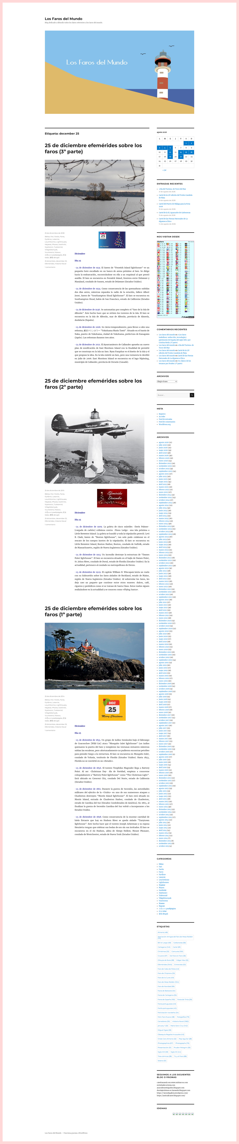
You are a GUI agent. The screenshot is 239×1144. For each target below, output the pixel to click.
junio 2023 (163, 542)
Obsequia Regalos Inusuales (171, 1034)
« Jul (164, 170)
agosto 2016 (163, 757)
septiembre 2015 (165, 786)
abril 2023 (163, 547)
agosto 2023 (163, 537)
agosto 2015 (163, 788)
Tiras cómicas (165, 1056)
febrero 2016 (164, 773)
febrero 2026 (164, 458)
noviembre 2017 (165, 718)
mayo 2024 (163, 513)
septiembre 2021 (165, 597)
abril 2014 (163, 830)
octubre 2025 (164, 469)
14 (181, 152)
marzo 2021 (163, 613)
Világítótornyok (51, 250)
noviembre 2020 (165, 623)
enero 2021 (163, 618)
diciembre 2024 (165, 495)
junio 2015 (163, 794)
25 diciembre (50, 261)
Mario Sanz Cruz (179, 1026)
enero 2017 (163, 744)
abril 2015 (163, 799)
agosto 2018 (163, 694)
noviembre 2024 (165, 497)
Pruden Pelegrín (182, 1048)
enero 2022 (163, 587)
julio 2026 (163, 445)
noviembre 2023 (165, 529)
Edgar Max (182, 960)
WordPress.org (165, 424)
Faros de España (166, 999)
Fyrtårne (48, 239)
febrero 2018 (164, 710)
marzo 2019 (163, 676)
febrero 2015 (164, 804)
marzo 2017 (163, 739)
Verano (162, 1061)
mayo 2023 (163, 545)
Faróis (56, 237)
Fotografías (183, 1017)
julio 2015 (162, 791)
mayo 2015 (163, 796)
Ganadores (164, 1021)
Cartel (177, 947)
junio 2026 (163, 448)
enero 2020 (163, 649)
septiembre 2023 (165, 534)
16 (191, 152)
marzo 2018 (163, 707)
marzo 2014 (163, 833)
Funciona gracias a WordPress (76, 1133)
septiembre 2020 (165, 628)
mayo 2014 (163, 828)
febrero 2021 (164, 615)
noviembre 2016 (165, 749)
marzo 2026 (163, 455)
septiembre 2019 (165, 660)
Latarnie (55, 239)
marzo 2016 (163, 770)
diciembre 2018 (165, 684)
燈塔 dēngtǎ (54, 258)
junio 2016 (163, 762)
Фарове (162, 906)
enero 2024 (163, 524)
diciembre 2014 (165, 809)
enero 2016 (163, 775)
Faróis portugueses (167, 1008)
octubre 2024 (164, 500)
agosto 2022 (164, 568)
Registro (162, 414)
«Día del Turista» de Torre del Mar (172, 189)
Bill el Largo (164, 943)
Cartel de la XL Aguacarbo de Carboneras (174, 213)
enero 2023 (163, 555)
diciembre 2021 (165, 589)
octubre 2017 (164, 720)
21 (181, 157)
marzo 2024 (163, 518)
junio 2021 (163, 605)
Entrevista (180, 965)
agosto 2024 (164, 505)
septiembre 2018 (165, 691)
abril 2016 (163, 767)
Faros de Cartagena (167, 995)
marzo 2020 (163, 644)
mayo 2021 (163, 608)
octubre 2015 (164, 783)
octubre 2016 (164, 752)
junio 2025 (163, 479)
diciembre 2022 (165, 558)
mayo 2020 (163, 639)
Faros (62, 237)
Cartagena (164, 947)
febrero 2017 (164, 741)
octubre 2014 (164, 815)
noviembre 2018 (165, 686)
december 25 (61, 261)
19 (170, 157)
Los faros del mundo (167, 335)
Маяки (57, 252)
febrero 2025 (164, 490)
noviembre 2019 (165, 655)
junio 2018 (163, 699)
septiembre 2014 (165, 817)
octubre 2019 (164, 657)
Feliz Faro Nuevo (166, 1017)
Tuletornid (58, 247)
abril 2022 (163, 579)
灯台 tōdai (162, 911)
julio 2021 (162, 602)
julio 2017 (162, 728)
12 (170, 152)
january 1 (163, 1026)
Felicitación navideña (168, 1013)
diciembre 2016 (165, 746)
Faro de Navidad (166, 986)
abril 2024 (163, 516)
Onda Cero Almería (167, 1039)
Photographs (182, 1043)
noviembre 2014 (165, 812)
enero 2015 (163, 807)
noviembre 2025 (165, 466)
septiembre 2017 (165, 723)
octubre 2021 (164, 594)
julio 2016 (163, 760)
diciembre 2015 (165, 778)
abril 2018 (163, 705)
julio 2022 (163, 571)
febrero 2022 (164, 584)
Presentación (164, 1048)
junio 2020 (163, 636)
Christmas (163, 951)
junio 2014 (163, 825)
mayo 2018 (163, 702)
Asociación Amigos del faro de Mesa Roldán (175, 937)
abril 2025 (163, 484)
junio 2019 (163, 668)
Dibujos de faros (166, 960)
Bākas (47, 237)
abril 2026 (163, 453)
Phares (55, 244)
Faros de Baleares (166, 991)
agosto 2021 (163, 600)
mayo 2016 (163, 765)
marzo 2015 (163, 801)
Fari (52, 237)
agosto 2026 (164, 442)
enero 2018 (163, 712)
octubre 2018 (164, 689)
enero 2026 (163, 461)
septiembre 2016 (165, 754)
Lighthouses (61, 242)
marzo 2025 (163, 487)
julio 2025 (163, 476)
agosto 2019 (163, 663)
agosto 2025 (164, 474)
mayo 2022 (163, 576)
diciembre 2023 (165, 526)
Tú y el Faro (180, 1056)
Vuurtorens (49, 252)
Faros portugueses (167, 1004)
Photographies (165, 1043)
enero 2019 (163, 681)
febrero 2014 (164, 836)
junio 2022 (163, 573)
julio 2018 (162, 697)
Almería (163, 932)
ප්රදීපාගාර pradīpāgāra (53, 255)
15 (186, 152)
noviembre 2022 (165, 560)
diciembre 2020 (165, 621)
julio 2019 (163, 665)
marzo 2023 (163, 550)
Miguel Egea (164, 1030)
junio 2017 (163, 731)
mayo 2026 (163, 450)
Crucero (162, 956)
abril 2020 (163, 642)
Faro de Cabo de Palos (168, 969)
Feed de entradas (165, 419)
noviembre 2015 (165, 781)
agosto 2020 (164, 631)
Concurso (177, 951)
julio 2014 (162, 822)
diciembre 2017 (165, 715)
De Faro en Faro (178, 956)
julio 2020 (163, 634)
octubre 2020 (164, 626)
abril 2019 (163, 673)
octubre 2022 (164, 563)
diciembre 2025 (165, 463)
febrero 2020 (164, 647)
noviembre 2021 (165, 592)
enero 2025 (163, 492)
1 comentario (50, 267)
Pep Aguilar (185, 1039)
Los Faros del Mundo (63, 19)
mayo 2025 (163, 482)
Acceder (162, 417)
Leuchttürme (50, 242)
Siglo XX (176, 1052)
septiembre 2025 (165, 471)
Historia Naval (60, 264)
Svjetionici (49, 247)
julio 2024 (163, 508)
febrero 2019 (164, 678)
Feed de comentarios (167, 422)
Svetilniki (62, 244)
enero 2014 (163, 838)
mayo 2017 (163, 733)
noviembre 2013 (165, 843)
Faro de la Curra (166, 978)
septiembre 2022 (165, 566)
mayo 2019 (163, 670)
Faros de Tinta (184, 999)
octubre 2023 (164, 531)
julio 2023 (163, 539)
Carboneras (179, 943)
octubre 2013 (164, 846)
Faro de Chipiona (166, 973)
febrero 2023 (164, 552)
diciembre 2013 (165, 841)
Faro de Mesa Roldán (168, 982)
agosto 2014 (163, 820)
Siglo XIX (163, 1052)
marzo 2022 (163, 581)
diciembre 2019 (165, 652)
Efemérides (49, 264)
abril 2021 (163, 610)
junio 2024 (163, 511)
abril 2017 (163, 736)
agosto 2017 (163, 725)
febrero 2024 (164, 521)
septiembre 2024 (165, 503)
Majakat (48, 244)
